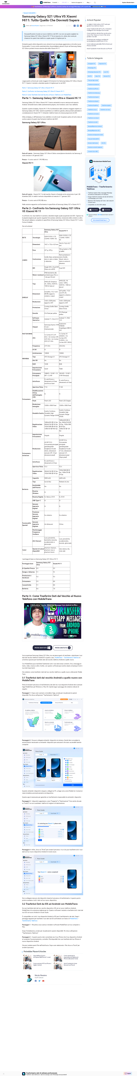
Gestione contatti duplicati (95, 147)
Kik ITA (89, 76)
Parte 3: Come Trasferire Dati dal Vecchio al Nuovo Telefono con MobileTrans (46, 95)
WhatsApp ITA (92, 67)
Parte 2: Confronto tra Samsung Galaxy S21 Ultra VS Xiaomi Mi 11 (43, 91)
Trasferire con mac (105, 109)
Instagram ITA (91, 63)
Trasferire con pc (92, 109)
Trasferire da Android (93, 84)
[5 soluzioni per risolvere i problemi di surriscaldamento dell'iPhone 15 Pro (97, 40)
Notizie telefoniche (93, 143)
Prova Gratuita (41, 648)
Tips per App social (93, 80)
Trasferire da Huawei (93, 97)
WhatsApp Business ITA (94, 72)
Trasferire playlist (106, 105)
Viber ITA (97, 76)
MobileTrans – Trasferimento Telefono (67, 657)
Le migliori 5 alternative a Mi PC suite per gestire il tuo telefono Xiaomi (98, 25)
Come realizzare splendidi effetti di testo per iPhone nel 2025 (99, 44)
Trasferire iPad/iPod (93, 105)
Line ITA (106, 72)
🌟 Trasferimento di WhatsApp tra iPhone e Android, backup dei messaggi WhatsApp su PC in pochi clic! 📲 (68, 6)
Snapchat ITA (102, 63)
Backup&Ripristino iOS (93, 130)
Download (95, 209)
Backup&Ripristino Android (95, 126)
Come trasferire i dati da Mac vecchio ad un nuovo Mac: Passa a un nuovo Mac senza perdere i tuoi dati (99, 35)
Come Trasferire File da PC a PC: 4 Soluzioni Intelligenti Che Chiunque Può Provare (99, 29)
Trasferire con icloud (93, 118)
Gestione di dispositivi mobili (95, 134)
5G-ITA (103, 143)
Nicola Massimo (35, 25)
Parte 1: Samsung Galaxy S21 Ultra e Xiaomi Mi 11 (38, 88)
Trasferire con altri (92, 122)
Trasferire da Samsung (94, 93)
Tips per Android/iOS (29, 13)
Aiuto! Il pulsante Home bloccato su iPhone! (99, 48)
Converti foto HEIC (93, 151)
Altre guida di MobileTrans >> (100, 220)
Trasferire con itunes (93, 113)
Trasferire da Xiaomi (93, 101)
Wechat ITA (106, 76)
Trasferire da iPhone (93, 88)
